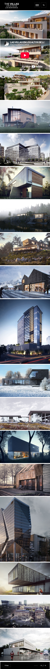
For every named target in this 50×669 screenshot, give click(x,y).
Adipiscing (11, 126)
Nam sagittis (14, 159)
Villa (9, 32)
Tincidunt (12, 258)
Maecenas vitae (15, 555)
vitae (9, 456)
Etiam (11, 621)
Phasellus (11, 357)
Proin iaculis (13, 588)
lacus (10, 291)
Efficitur (11, 390)
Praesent (13, 654)
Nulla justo (13, 225)
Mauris (11, 192)
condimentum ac (15, 489)
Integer (12, 423)
